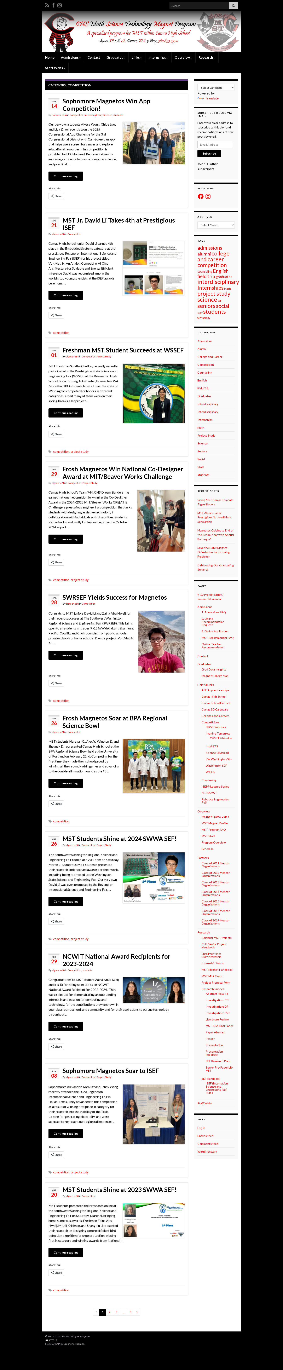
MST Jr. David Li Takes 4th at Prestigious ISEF (119, 223)
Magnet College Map (215, 676)
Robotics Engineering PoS (215, 801)
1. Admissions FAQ (214, 612)
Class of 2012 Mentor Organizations (216, 874)
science (207, 299)
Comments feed (207, 1143)
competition (61, 332)
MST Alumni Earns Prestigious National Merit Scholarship (214, 517)
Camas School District (216, 703)
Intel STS (212, 746)
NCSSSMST (209, 793)
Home (49, 57)
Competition (76, 114)
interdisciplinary (218, 281)
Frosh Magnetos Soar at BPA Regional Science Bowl (115, 721)
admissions (209, 248)
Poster (210, 1038)
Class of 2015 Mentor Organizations (216, 902)
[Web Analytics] (51, 1340)
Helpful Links (205, 684)
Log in (201, 1128)
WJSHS (210, 772)
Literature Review (217, 1019)
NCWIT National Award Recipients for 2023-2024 (116, 959)
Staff (200, 467)
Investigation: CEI (217, 1000)
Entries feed (205, 1136)
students (118, 114)
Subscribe (209, 153)
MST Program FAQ (214, 829)
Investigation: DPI (218, 1006)
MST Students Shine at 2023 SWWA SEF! (120, 1189)
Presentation (214, 1045)
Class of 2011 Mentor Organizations (216, 864)
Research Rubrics (213, 989)
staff (200, 312)
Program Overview (214, 842)
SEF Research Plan (218, 1061)
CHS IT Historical (221, 738)
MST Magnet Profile (215, 823)
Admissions (204, 341)
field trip (206, 276)
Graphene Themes (73, 1343)
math (227, 288)
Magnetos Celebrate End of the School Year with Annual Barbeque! (215, 535)
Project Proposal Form (216, 982)
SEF (219, 300)
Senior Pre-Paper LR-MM (219, 1069)
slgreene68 (58, 234)
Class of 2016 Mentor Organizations (216, 912)
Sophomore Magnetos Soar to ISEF (111, 1070)
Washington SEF (216, 765)
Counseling (204, 372)
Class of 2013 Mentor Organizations (216, 883)
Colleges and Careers (215, 716)
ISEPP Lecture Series (215, 786)
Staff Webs (204, 1103)
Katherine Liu (59, 114)
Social (201, 459)
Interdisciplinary (93, 114)
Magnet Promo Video (215, 816)
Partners (203, 857)
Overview (183, 57)
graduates (224, 276)
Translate (212, 98)
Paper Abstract (216, 1032)
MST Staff (208, 836)
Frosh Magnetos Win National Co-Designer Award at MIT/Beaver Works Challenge (123, 472)
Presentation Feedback (214, 1053)
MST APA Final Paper (219, 1026)
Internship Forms (213, 963)
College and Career (209, 356)
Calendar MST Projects (217, 937)
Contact (93, 57)
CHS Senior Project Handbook (214, 945)
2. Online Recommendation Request (213, 622)
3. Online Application (215, 631)
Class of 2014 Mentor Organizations (216, 893)
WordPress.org (207, 1151)
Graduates (204, 396)
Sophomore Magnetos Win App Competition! (106, 104)
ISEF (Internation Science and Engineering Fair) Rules (217, 1088)
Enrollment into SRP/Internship (211, 955)
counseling (204, 271)
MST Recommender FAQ (218, 637)
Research (206, 57)
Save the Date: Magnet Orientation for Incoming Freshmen (213, 552)
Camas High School (214, 696)
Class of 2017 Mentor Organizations (216, 922)
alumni (204, 254)
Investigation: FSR (218, 1013)
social (222, 306)
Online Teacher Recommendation (213, 645)
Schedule (208, 849)
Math (200, 427)
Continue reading (66, 176)
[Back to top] (273, 1360)
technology (203, 318)
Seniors (202, 451)
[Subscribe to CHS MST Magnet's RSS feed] (47, 4)
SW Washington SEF (219, 759)
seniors (206, 305)
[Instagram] (59, 4)
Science (107, 114)
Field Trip (203, 388)
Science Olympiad (217, 752)
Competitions (210, 722)
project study (79, 451)
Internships (210, 287)
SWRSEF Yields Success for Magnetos (115, 597)
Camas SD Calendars (215, 709)
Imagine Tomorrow (218, 733)
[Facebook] (53, 4)
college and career (213, 256)
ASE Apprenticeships (215, 690)
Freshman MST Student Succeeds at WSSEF (123, 350)
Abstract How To (217, 993)
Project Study (104, 356)
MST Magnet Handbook (217, 969)
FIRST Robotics (216, 727)
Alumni (201, 349)
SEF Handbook (211, 1078)
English (221, 271)
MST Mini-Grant (212, 976)
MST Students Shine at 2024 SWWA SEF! (120, 838)
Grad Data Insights (214, 669)
